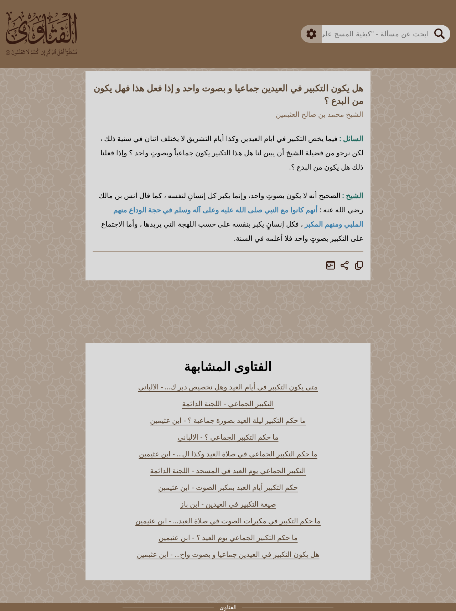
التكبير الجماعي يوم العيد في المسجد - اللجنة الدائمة (228, 470)
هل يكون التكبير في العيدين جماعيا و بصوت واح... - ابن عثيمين (228, 554)
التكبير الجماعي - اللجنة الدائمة (228, 403)
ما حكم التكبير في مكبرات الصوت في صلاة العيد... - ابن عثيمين (228, 520)
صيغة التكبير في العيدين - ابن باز (228, 504)
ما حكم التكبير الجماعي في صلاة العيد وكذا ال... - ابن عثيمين (228, 454)
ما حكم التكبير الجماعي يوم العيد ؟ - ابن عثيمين (228, 537)
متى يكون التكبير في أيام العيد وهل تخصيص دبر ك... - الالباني (228, 387)
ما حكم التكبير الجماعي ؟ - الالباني (228, 437)
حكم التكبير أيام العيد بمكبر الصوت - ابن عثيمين (228, 487)
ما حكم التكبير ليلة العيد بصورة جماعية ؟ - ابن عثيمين (228, 420)
